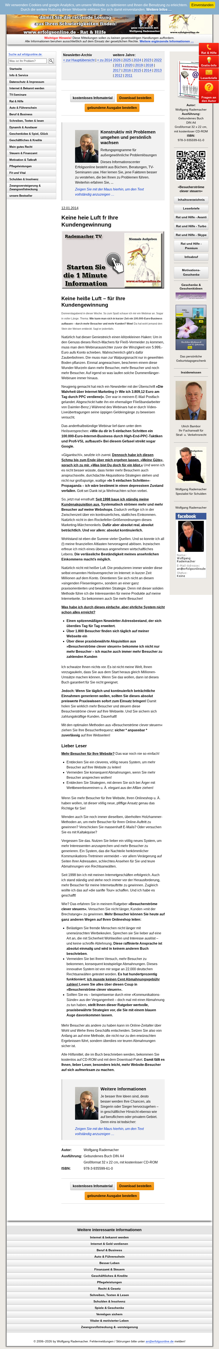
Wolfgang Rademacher (191, 507)
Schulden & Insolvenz (23, 179)
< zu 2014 (104, 60)
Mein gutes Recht (20, 146)
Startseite (15, 68)
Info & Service (18, 75)
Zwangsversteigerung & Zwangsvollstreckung (25, 187)
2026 (117, 60)
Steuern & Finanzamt (23, 153)
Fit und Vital (17, 172)
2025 (127, 60)
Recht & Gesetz (109, 1288)
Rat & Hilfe (16, 101)
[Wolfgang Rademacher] (191, 577)
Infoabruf (191, 257)
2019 (139, 65)
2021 (118, 65)
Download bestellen (135, 98)
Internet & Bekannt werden (26, 88)
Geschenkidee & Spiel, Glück (28, 133)
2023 (147, 60)
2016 (127, 70)
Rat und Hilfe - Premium (191, 246)
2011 (128, 75)
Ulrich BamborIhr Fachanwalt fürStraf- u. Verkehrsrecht (191, 431)
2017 (117, 70)
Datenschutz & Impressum (26, 81)
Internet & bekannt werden (109, 1237)
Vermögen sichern (109, 1314)
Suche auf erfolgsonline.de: (25, 54)
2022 (158, 60)
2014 (147, 70)
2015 (137, 70)
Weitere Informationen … (167, 41)
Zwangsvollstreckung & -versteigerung (109, 1327)
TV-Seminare (17, 94)
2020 (129, 65)
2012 (118, 75)
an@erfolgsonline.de (160, 1341)
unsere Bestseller (20, 195)
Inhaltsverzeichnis (191, 199)
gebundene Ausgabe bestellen (112, 108)
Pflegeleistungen (20, 166)
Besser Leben (109, 1263)
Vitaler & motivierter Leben (109, 1320)
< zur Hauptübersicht (79, 60)
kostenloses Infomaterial (92, 98)
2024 (137, 60)
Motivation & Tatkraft (23, 159)
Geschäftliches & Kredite (25, 140)
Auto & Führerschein (23, 107)
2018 (149, 65)
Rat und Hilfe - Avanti (191, 217)
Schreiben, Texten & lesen (26, 120)
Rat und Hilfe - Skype (191, 235)
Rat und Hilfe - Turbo (191, 226)
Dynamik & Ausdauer (23, 127)
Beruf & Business (20, 114)
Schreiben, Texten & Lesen (109, 1295)
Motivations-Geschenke (191, 272)
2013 (158, 70)
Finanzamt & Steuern (109, 1269)
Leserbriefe (191, 208)
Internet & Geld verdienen (109, 1243)
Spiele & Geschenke (109, 1307)
